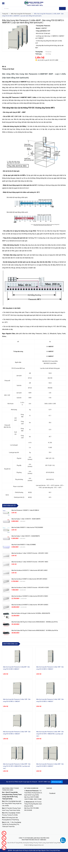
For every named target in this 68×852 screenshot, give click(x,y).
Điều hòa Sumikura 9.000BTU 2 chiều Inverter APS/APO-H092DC (29, 579)
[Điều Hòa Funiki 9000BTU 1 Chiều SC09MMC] (6, 547)
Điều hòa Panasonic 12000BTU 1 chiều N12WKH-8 (25, 510)
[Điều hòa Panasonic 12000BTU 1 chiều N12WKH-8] (6, 512)
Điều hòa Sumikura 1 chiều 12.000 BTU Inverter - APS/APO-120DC (30, 553)
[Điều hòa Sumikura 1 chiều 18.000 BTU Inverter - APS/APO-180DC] (6, 564)
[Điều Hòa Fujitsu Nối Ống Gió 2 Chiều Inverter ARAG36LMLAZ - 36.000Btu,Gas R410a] (6, 633)
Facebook (52, 793)
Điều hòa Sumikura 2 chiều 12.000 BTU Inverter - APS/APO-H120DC (30, 587)
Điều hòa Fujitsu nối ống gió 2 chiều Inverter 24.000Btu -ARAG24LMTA (31, 613)
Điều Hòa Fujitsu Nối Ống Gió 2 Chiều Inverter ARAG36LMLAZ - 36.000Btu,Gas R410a (35, 630)
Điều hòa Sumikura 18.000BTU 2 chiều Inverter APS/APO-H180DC (30, 596)
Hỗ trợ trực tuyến (56, 782)
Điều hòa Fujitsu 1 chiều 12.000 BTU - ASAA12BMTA (26, 519)
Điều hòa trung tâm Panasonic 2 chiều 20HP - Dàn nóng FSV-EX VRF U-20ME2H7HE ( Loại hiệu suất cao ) (16, 766)
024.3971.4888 (54, 60)
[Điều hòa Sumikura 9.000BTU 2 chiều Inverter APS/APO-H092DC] (6, 581)
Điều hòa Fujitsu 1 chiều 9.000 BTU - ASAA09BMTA (26, 536)
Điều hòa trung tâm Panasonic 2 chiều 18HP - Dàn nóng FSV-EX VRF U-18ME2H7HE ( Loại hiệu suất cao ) (50, 734)
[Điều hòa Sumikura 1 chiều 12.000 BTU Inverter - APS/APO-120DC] (6, 555)
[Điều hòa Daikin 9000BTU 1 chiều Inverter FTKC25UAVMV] (6, 530)
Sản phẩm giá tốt (9, 505)
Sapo (58, 850)
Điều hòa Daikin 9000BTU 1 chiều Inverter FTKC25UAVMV (27, 527)
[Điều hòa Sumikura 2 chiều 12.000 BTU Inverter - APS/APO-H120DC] (6, 590)
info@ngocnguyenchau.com (36, 845)
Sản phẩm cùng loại (10, 644)
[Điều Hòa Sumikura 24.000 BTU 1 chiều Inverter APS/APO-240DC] (6, 573)
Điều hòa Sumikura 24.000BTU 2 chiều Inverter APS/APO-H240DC (30, 604)
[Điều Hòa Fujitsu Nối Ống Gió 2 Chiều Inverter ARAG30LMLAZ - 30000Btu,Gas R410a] (6, 624)
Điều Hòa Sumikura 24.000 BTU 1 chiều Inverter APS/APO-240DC (30, 570)
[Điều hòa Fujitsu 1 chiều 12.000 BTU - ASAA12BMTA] (6, 521)
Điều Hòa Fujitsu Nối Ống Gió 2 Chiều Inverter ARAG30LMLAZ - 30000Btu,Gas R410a (35, 622)
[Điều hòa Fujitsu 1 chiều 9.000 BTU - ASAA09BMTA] (6, 538)
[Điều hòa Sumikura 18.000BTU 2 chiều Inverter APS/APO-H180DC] (6, 598)
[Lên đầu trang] (65, 846)
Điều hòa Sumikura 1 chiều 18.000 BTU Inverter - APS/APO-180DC (30, 561)
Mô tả (4, 66)
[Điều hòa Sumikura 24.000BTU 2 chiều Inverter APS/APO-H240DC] (6, 607)
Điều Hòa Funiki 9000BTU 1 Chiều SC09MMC (24, 544)
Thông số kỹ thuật (8, 69)
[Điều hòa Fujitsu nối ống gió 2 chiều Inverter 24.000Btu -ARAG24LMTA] (6, 615)
